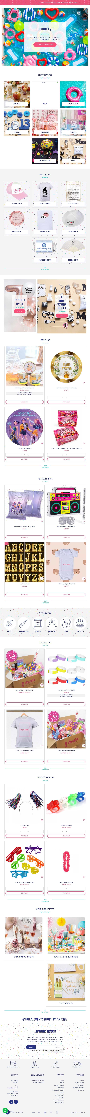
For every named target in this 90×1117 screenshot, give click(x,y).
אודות (62, 1080)
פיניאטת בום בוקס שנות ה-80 (66, 527)
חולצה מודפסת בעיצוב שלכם (24, 751)
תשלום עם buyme (58, 1090)
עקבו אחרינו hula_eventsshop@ (45, 1019)
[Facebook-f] (16, 1102)
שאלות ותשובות (59, 1085)
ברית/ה (9, 631)
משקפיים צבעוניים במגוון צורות (24, 882)
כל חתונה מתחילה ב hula (62, 302)
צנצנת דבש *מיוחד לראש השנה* (24, 388)
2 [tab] (48, 64)
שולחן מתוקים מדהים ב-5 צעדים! (66, 957)
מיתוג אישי (80, 1090)
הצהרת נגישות (59, 1095)
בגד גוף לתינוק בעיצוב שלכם (66, 584)
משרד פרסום (19, 1112)
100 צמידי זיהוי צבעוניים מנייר (66, 690)
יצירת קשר (60, 1097)
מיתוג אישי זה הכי (66, 1003)
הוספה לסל (66, 402)
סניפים (62, 1083)
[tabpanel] (45, 37)
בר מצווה (38, 631)
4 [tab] (45, 64)
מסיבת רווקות (24, 631)
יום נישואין (52, 631)
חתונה (66, 631)
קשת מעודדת (24, 825)
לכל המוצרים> (45, 467)
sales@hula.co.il (12, 1088)
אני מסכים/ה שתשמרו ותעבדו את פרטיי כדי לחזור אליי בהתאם (46, 1051)
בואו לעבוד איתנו (59, 1100)
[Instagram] (11, 1102)
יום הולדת (80, 631)
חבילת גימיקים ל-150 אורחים (24, 690)
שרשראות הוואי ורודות (66, 882)
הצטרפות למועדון (38, 1082)
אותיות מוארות (24, 584)
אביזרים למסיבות (78, 1088)
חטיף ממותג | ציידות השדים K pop (24, 527)
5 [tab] (43, 64)
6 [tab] (41, 64)
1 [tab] (50, 64)
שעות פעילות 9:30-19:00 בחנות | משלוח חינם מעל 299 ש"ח (58, 2)
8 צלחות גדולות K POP (24, 448)
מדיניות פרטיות (59, 1102)
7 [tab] (40, 64)
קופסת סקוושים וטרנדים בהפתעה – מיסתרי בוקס (66, 448)
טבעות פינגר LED (66, 825)
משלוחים (61, 1088)
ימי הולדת (81, 1085)
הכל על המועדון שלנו (37, 1080)
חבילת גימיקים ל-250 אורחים (66, 751)
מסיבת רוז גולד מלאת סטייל (24, 957)
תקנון (62, 1092)
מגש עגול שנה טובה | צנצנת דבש (66, 388)
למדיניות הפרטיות (53, 1052)
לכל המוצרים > (45, 269)
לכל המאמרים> (45, 1011)
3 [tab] (47, 64)
